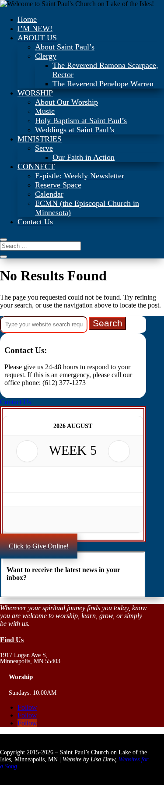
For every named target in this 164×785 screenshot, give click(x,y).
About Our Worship (66, 102)
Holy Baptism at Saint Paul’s (81, 120)
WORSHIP (35, 92)
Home (27, 19)
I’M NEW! (34, 28)
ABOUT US (37, 37)
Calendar (49, 194)
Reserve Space (58, 184)
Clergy (45, 56)
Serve (44, 148)
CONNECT (36, 166)
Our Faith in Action (83, 157)
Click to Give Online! (39, 546)
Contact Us (35, 221)
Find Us (12, 640)
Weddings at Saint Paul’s (74, 129)
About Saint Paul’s (64, 46)
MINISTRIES (39, 138)
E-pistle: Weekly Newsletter (79, 175)
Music (45, 111)
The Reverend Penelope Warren (103, 83)
